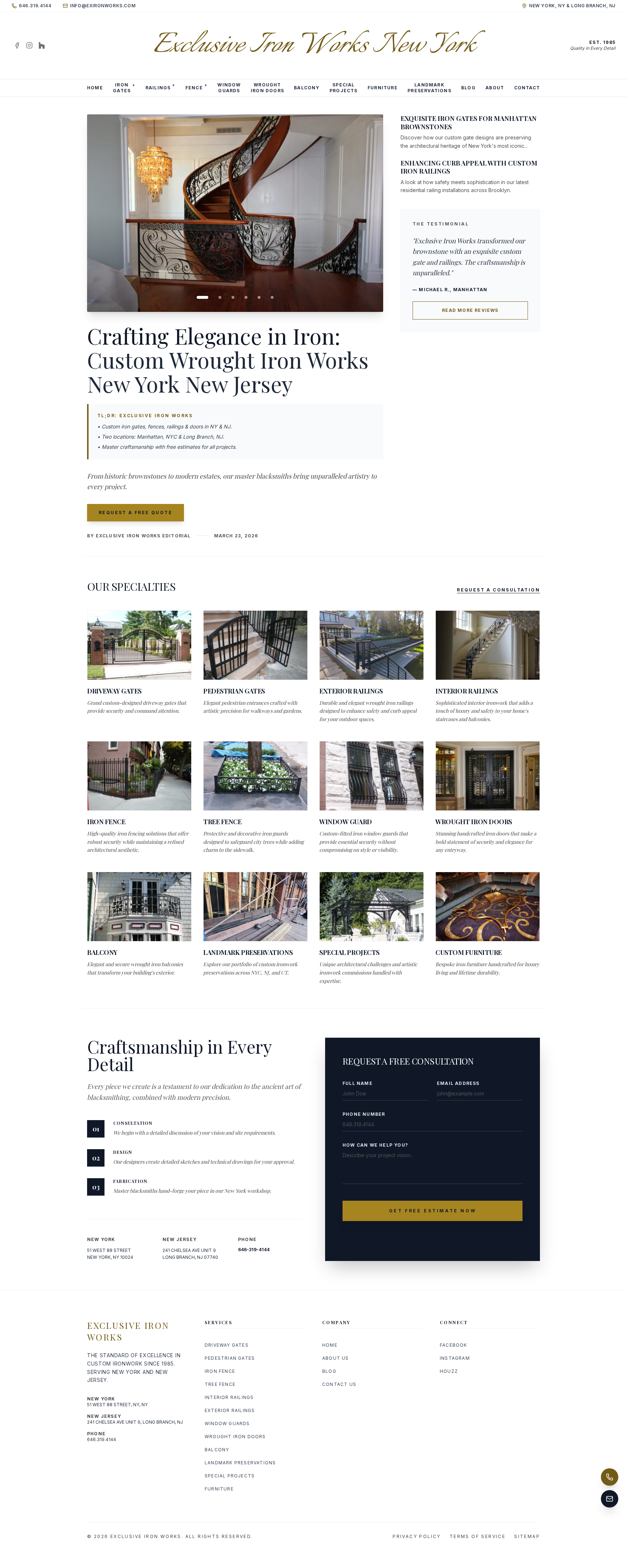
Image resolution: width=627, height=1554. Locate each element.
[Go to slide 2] (220, 297)
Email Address (458, 1083)
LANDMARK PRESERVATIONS (240, 1462)
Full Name (358, 1083)
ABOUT (494, 87)
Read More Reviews (470, 310)
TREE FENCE (220, 1384)
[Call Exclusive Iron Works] (609, 1477)
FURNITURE (383, 87)
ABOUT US (335, 1358)
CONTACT (527, 87)
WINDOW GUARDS (227, 1423)
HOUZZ (449, 1371)
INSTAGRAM (455, 1358)
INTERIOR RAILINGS (229, 1397)
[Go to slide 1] (202, 297)
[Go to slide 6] (272, 297)
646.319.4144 (35, 5)
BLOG (468, 87)
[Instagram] (29, 45)
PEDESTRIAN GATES (230, 1358)
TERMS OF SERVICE (477, 1536)
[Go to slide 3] (233, 297)
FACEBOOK (453, 1345)
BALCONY (306, 87)
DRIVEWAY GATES (227, 1345)
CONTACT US (339, 1384)
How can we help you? (375, 1145)
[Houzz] (41, 45)
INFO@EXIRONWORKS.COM (102, 5)
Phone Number (364, 1114)
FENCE (196, 87)
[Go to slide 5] (259, 297)
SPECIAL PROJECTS (230, 1475)
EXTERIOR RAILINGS (230, 1410)
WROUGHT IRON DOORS (235, 1436)
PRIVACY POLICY (417, 1536)
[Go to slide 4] (246, 297)
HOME (95, 87)
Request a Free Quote (135, 512)
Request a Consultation (498, 590)
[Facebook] (17, 45)
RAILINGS (161, 87)
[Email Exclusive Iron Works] (609, 1499)
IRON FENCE (220, 1371)
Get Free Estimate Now (432, 1210)
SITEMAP (527, 1536)
